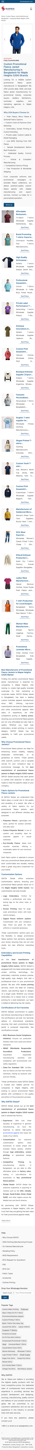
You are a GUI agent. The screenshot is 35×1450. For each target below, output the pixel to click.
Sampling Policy (9, 1251)
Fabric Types (8, 1273)
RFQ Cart (6, 1269)
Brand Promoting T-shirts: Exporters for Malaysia (24, 237)
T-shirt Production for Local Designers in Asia (25, 604)
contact (4, 1421)
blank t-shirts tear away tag (12, 1323)
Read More (6, 1221)
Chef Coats (25, 1355)
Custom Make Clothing (10, 1309)
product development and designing (17, 1395)
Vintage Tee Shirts (8, 1369)
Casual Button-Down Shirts (12, 1348)
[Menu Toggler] (3, 1)
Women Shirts (7, 1362)
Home (3, 16)
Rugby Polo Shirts (8, 1358)
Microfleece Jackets (25, 1369)
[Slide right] (4, 39)
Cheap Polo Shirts (23, 1358)
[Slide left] (30, 39)
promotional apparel (11, 1133)
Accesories (7, 1278)
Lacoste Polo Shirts (9, 1327)
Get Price (25, 227)
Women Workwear (8, 1351)
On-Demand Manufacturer (13, 1246)
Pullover (24, 1309)
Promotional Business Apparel (12, 1316)
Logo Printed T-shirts (10, 1355)
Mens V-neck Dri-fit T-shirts (12, 1313)
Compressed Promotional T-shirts (14, 1341)
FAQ (4, 1264)
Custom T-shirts (9, 1330)
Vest (4, 1344)
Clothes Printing (9, 1282)
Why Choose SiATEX (11, 1237)
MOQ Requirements (10, 1255)
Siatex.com (11, 1379)
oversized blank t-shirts (17, 1344)
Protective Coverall (9, 1334)
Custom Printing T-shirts (11, 1320)
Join (5, 1297)
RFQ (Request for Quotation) (14, 1260)
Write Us (9, 205)
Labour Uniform (24, 1327)
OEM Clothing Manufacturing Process (17, 1242)
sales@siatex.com (27, 1)
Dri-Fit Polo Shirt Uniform (11, 1337)
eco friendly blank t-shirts (11, 1365)
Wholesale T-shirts (24, 1351)
